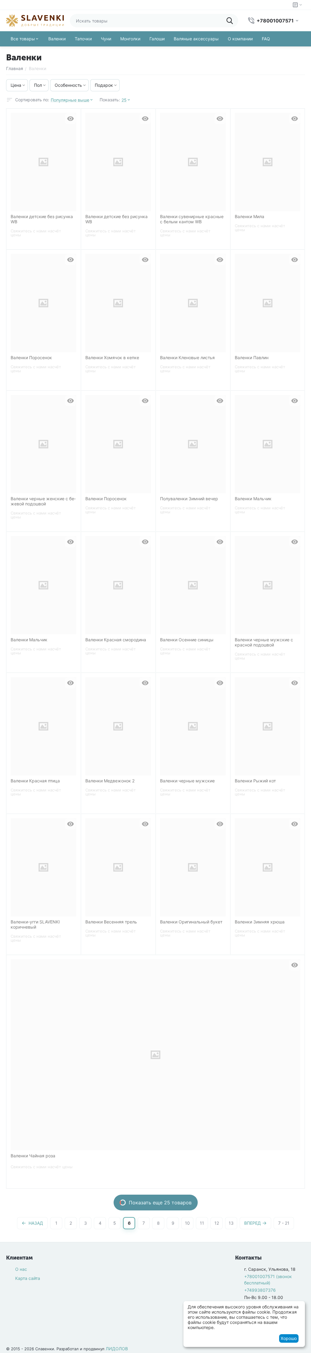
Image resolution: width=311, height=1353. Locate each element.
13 (231, 1223)
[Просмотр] (70, 118)
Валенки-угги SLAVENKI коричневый (35, 924)
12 (216, 1223)
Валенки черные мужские (187, 780)
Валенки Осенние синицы (187, 639)
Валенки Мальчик (253, 498)
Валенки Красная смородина (115, 639)
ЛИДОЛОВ (117, 1348)
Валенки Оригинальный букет (191, 921)
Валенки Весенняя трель (111, 921)
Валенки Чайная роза (33, 1155)
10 (187, 1223)
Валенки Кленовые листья (187, 357)
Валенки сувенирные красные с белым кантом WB (192, 219)
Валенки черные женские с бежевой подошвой (43, 501)
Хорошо (289, 1338)
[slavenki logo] (35, 20)
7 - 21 (283, 1223)
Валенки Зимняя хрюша (260, 921)
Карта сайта (27, 1278)
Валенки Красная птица (35, 780)
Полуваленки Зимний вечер (189, 498)
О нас (21, 1269)
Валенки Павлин (251, 357)
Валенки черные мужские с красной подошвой (264, 642)
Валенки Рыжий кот (255, 780)
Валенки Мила (249, 216)
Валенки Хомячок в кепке (112, 357)
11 (202, 1223)
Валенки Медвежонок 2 (110, 780)
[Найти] (231, 20)
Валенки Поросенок (31, 357)
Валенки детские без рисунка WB (42, 219)
